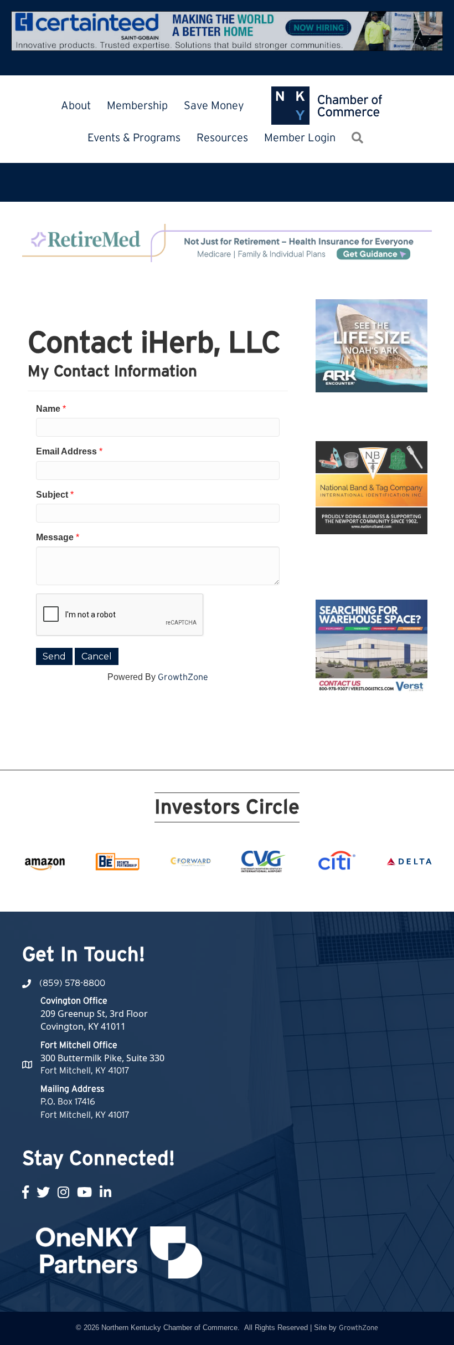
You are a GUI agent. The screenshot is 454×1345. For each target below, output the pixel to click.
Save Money (214, 105)
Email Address (66, 451)
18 (313, 891)
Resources (222, 138)
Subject (52, 494)
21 (353, 891)
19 (327, 891)
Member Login (300, 138)
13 (247, 891)
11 (220, 891)
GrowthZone (183, 677)
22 (366, 891)
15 (273, 891)
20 (340, 891)
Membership (137, 105)
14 (260, 891)
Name (48, 408)
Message (55, 537)
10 (207, 891)
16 (287, 891)
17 (300, 891)
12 (234, 891)
